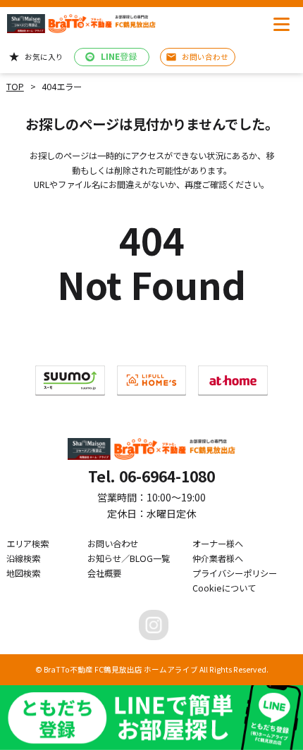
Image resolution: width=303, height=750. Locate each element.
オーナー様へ (217, 543)
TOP (15, 86)
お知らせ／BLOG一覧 (128, 558)
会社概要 (104, 573)
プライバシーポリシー (234, 573)
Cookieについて (224, 588)
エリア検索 (27, 543)
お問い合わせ (112, 543)
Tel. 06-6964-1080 (151, 476)
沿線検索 (23, 558)
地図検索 (23, 573)
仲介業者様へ (217, 558)
